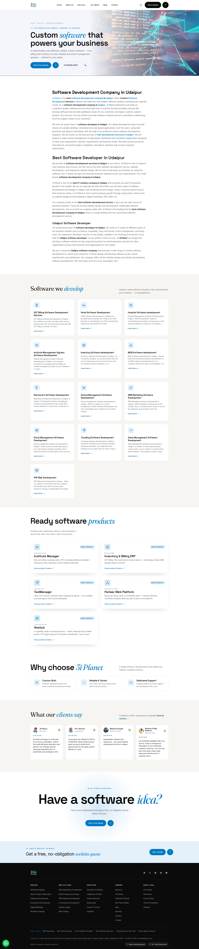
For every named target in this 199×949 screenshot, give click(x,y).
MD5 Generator (48, 931)
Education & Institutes (95, 890)
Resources (147, 894)
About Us (69, 5)
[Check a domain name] (140, 4)
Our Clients (147, 890)
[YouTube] (166, 873)
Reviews (118, 911)
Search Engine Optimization (40, 894)
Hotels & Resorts (93, 898)
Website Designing (37, 890)
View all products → (66, 534)
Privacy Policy (148, 898)
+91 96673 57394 (130, 938)
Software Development (39, 898)
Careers (118, 916)
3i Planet (56, 98)
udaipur (109, 98)
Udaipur (101, 105)
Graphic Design (64, 907)
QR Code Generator (64, 931)
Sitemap (146, 907)
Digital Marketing (36, 907)
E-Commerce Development (69, 903)
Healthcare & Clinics (94, 894)
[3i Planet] (33, 5)
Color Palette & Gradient (84, 931)
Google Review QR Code (125, 931)
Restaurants (91, 903)
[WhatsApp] (6, 943)
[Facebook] (144, 873)
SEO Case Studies (122, 903)
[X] (150, 873)
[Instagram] (155, 873)
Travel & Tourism (93, 907)
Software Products (122, 898)
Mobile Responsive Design (69, 894)
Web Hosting (64, 911)
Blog (105, 5)
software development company (87, 98)
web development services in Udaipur (115, 135)
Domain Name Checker (146, 931)
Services (82, 5)
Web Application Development (70, 890)
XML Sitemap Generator (105, 931)
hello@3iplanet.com (145, 938)
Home (59, 5)
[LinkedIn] (161, 873)
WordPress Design (37, 911)
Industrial (90, 911)
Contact (114, 5)
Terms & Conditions (150, 903)
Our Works (95, 5)
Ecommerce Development (40, 903)
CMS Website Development (69, 898)
